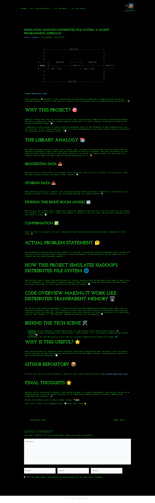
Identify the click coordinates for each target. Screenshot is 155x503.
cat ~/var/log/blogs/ (40, 8)
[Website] (106, 471)
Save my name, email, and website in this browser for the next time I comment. (65, 477)
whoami (24, 8)
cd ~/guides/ (61, 8)
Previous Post (37, 420)
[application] (51, 8)
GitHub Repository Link (36, 93)
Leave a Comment (31, 37)
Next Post (120, 420)
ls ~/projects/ (79, 8)
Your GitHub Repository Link (114, 374)
